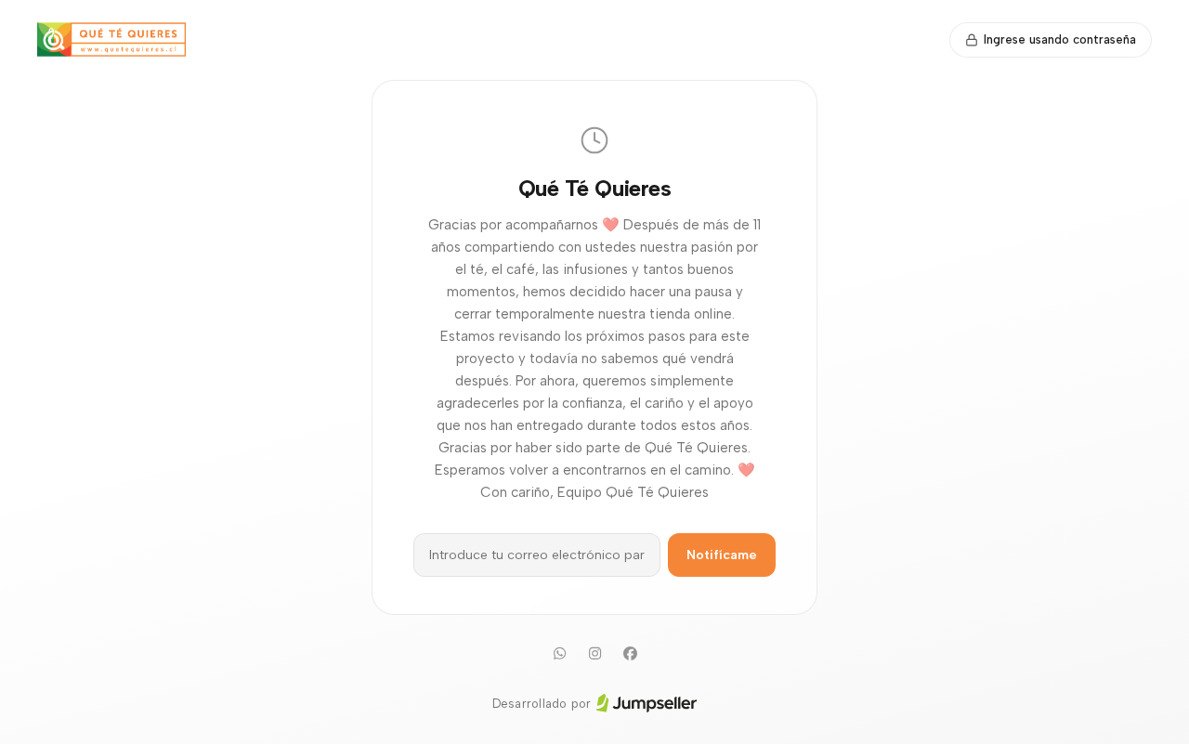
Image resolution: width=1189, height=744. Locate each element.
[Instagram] (594, 654)
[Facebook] (630, 654)
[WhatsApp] (559, 654)
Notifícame (721, 555)
